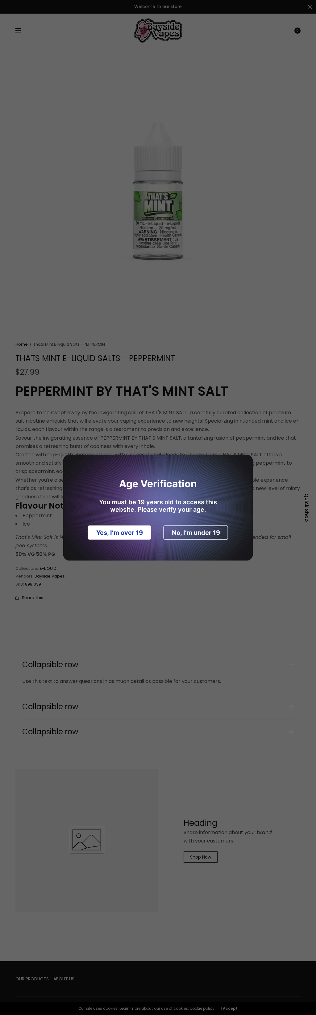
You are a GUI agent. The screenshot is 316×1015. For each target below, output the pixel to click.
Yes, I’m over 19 (119, 532)
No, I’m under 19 (196, 532)
